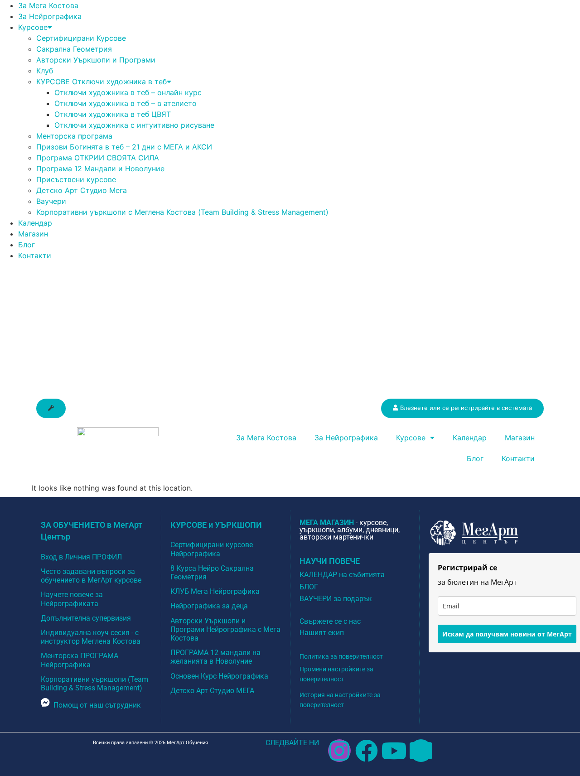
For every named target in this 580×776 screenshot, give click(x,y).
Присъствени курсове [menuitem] (76, 179)
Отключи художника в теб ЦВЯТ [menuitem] (112, 114)
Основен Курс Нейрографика (219, 676)
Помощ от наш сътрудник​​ (97, 705)
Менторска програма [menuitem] (74, 135)
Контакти (518, 458)
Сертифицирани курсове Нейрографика (211, 549)
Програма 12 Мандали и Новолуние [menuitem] (100, 168)
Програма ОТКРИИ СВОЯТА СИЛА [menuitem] (97, 157)
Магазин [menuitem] (33, 233)
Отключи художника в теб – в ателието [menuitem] (125, 103)
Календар (470, 437)
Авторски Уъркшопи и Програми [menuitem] (95, 59)
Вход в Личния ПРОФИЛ (81, 557)
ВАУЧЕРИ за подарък (336, 598)
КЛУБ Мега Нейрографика (215, 591)
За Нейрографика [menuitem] (50, 16)
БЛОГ (309, 587)
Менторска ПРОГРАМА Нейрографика (79, 660)
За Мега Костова (266, 437)
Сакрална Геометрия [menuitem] (74, 48)
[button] (51, 408)
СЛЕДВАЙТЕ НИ (292, 742)
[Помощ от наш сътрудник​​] (45, 702)
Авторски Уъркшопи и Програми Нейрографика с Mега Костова (225, 629)
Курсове (410, 437)
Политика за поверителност (341, 656)
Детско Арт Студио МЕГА (212, 690)
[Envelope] (421, 750)
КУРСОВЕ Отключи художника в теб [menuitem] (101, 81)
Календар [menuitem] (35, 222)
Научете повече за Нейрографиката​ (72, 598)
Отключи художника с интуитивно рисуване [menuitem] (134, 125)
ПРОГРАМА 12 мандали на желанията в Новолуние (215, 656)
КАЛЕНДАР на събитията (342, 574)
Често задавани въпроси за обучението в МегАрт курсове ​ (92, 575)
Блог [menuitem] (26, 244)
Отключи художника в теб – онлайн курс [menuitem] (128, 92)
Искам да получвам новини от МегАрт (507, 634)
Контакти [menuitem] (34, 255)
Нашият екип (322, 632)
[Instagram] (339, 750)
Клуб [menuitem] (44, 70)
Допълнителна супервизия (86, 618)
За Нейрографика (346, 437)
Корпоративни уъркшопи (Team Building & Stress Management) (94, 683)
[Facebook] (366, 750)
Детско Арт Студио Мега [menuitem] (81, 190)
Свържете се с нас (330, 621)
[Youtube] (393, 750)
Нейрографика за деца (209, 606)
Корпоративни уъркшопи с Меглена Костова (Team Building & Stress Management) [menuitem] (182, 212)
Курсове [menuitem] (33, 27)
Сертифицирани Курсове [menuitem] (81, 38)
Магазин (520, 437)
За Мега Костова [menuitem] (48, 5)
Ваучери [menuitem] (51, 201)
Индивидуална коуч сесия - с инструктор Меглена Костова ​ (91, 637)
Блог (475, 458)
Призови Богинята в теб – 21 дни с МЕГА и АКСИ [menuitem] (124, 146)
